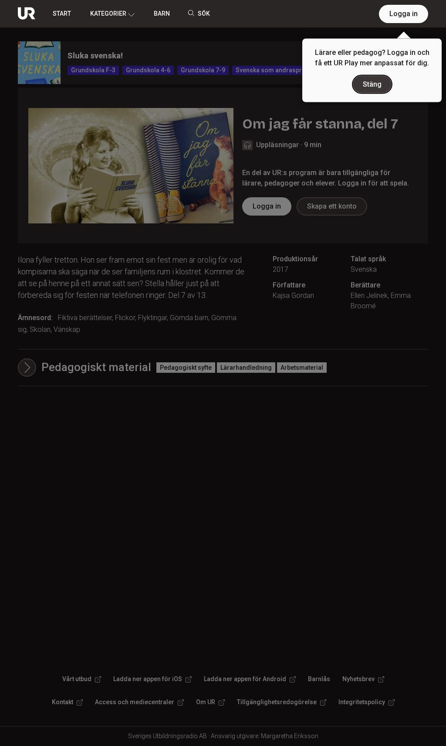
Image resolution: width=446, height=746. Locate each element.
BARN (162, 13)
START (62, 13)
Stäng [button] (372, 84)
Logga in (403, 14)
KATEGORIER (108, 13)
